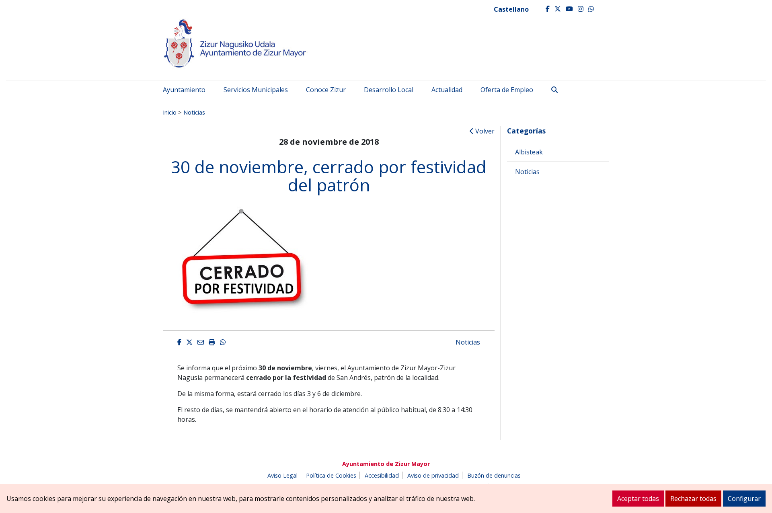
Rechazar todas (693, 498)
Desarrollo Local (388, 89)
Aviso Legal (282, 475)
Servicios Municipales (256, 89)
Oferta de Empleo (506, 89)
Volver (484, 131)
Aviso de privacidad (433, 475)
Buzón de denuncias (494, 475)
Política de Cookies (331, 475)
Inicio (170, 112)
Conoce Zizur (326, 89)
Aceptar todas (638, 498)
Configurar (744, 498)
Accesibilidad (382, 475)
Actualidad (446, 89)
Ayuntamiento (184, 89)
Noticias (194, 112)
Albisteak (529, 152)
